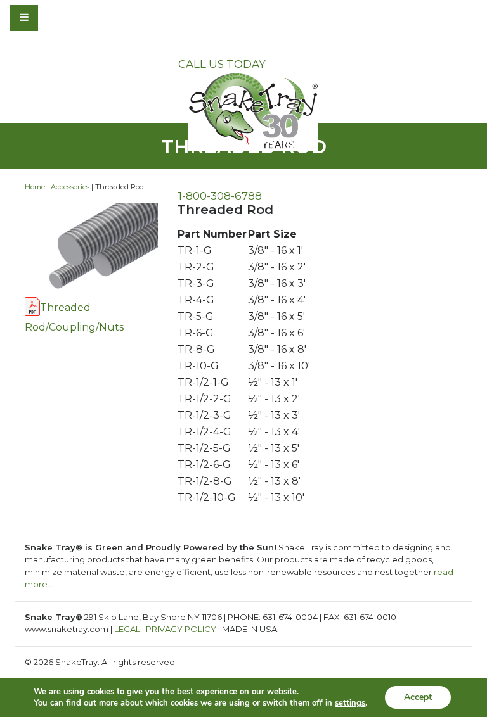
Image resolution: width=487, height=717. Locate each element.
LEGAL (127, 629)
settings (350, 703)
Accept (418, 697)
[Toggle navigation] (58, 17)
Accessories (70, 186)
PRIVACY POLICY (181, 629)
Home (35, 186)
